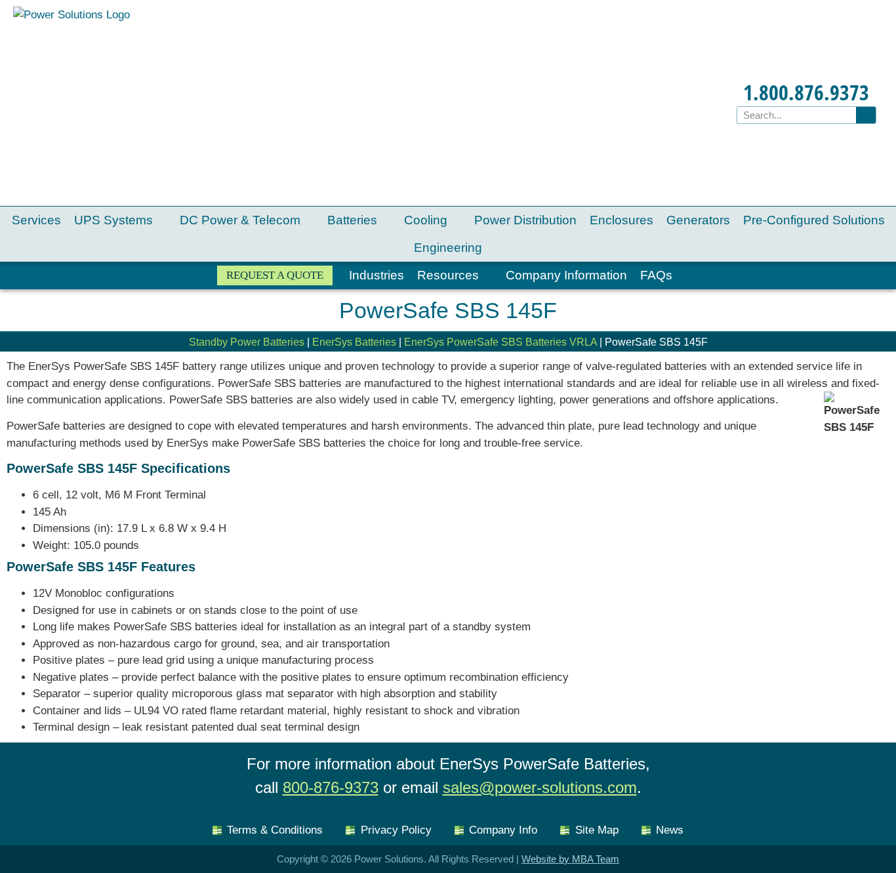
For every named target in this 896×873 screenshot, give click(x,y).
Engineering (448, 247)
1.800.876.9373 (806, 92)
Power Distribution (525, 220)
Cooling (425, 220)
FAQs (656, 275)
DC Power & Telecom (240, 220)
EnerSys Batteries (354, 342)
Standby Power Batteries (246, 342)
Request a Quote (274, 275)
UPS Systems (113, 220)
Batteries (352, 220)
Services (36, 220)
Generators (698, 220)
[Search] (866, 115)
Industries (376, 275)
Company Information (566, 275)
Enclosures (621, 220)
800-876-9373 (330, 787)
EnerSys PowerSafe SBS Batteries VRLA (500, 342)
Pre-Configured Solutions (814, 220)
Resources (448, 275)
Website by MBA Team (570, 858)
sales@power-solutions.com (540, 787)
